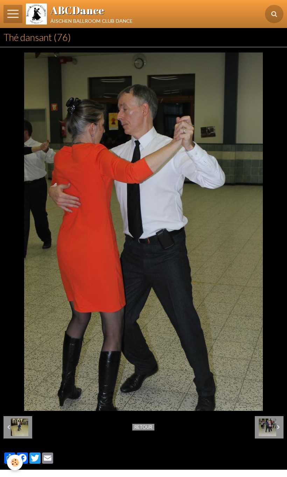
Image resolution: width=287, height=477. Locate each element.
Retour (143, 427)
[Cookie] (15, 462)
